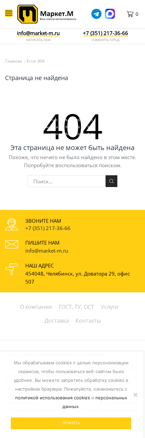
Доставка (57, 320)
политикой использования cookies (52, 397)
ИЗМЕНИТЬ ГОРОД (105, 40)
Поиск (111, 181)
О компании (36, 307)
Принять (71, 423)
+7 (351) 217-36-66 (47, 228)
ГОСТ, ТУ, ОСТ (76, 307)
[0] (139, 14)
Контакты (88, 320)
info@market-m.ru (38, 33)
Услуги (109, 307)
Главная (13, 61)
